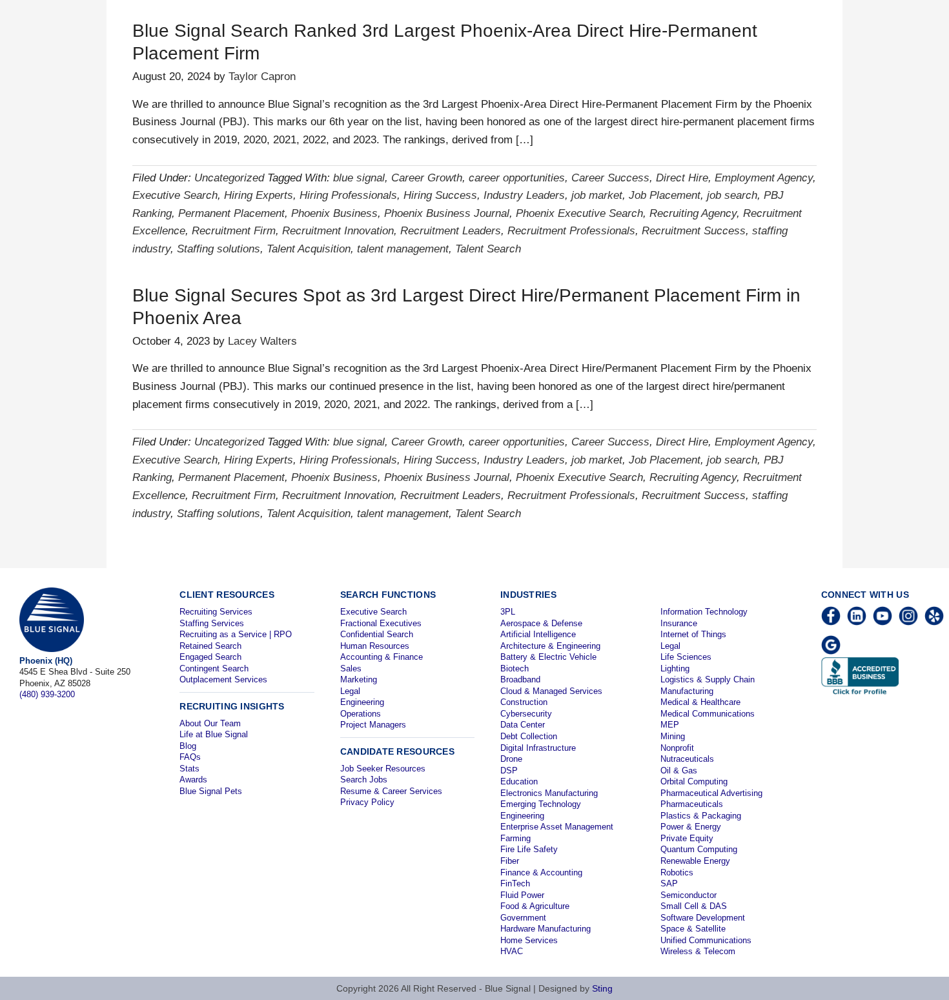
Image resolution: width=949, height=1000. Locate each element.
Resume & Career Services (391, 791)
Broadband (520, 679)
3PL (507, 612)
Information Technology (704, 612)
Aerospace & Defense (541, 623)
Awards (193, 779)
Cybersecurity (526, 714)
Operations (360, 714)
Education (519, 781)
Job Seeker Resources (382, 768)
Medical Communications (707, 714)
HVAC (511, 951)
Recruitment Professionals (571, 231)
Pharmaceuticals (691, 804)
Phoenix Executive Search (579, 213)
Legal (350, 691)
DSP (509, 770)
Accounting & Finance (381, 657)
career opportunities (517, 178)
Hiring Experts (258, 195)
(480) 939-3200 (47, 694)
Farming (515, 838)
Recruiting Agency (693, 213)
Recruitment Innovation (338, 231)
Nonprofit (677, 748)
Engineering (362, 702)
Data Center (522, 725)
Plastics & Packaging (700, 816)
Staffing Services (211, 623)
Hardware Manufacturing (545, 929)
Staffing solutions (218, 249)
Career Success (610, 178)
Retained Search (210, 646)
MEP (669, 725)
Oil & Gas (678, 770)
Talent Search (488, 249)
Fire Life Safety (529, 849)
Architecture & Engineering (550, 646)
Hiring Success (440, 195)
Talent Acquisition (309, 249)
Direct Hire (682, 178)
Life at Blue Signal (213, 734)
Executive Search (175, 195)
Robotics (676, 872)
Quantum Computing (698, 849)
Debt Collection (528, 736)
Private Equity (686, 838)
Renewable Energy (695, 861)
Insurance (678, 623)
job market (596, 195)
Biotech (514, 668)
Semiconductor (688, 895)
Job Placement (664, 195)
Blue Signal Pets (210, 791)
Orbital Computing (694, 781)
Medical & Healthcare (700, 702)
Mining (672, 736)
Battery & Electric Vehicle (548, 657)
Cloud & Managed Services (551, 691)
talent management (403, 249)
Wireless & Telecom (697, 951)
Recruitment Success (694, 231)
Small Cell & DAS (693, 906)
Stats (189, 768)
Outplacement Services (223, 679)
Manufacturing (686, 691)
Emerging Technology (540, 804)
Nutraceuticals (687, 759)
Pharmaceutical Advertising (711, 793)
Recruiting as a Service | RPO (235, 634)
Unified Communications (705, 940)
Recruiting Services (215, 612)
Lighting (674, 668)
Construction (523, 702)
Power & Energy (690, 827)
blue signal (359, 178)
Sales (351, 668)
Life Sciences (685, 657)
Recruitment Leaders (450, 231)
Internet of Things (693, 634)
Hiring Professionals (348, 195)
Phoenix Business (334, 213)
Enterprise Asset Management (556, 827)
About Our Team (210, 723)
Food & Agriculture (534, 906)
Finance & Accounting (541, 872)
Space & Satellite (693, 929)
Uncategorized (229, 178)
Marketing (358, 679)
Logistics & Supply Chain (707, 679)
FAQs (190, 757)
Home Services (529, 940)
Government (523, 918)
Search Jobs (363, 779)
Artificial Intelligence (538, 634)
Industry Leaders (524, 195)
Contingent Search (214, 668)
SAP (669, 883)
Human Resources (374, 646)
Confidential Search (376, 634)
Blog (187, 746)
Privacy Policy (367, 802)
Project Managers (373, 725)
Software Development (702, 918)
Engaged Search (210, 657)
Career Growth (426, 178)
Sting (602, 988)
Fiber (509, 861)
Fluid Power (522, 895)
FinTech (515, 883)
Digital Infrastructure (538, 748)
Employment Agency (764, 178)
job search (732, 195)
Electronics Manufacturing (549, 793)
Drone (511, 759)
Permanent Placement (231, 213)
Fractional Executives (381, 623)
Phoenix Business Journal (446, 213)
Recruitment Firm (234, 231)
